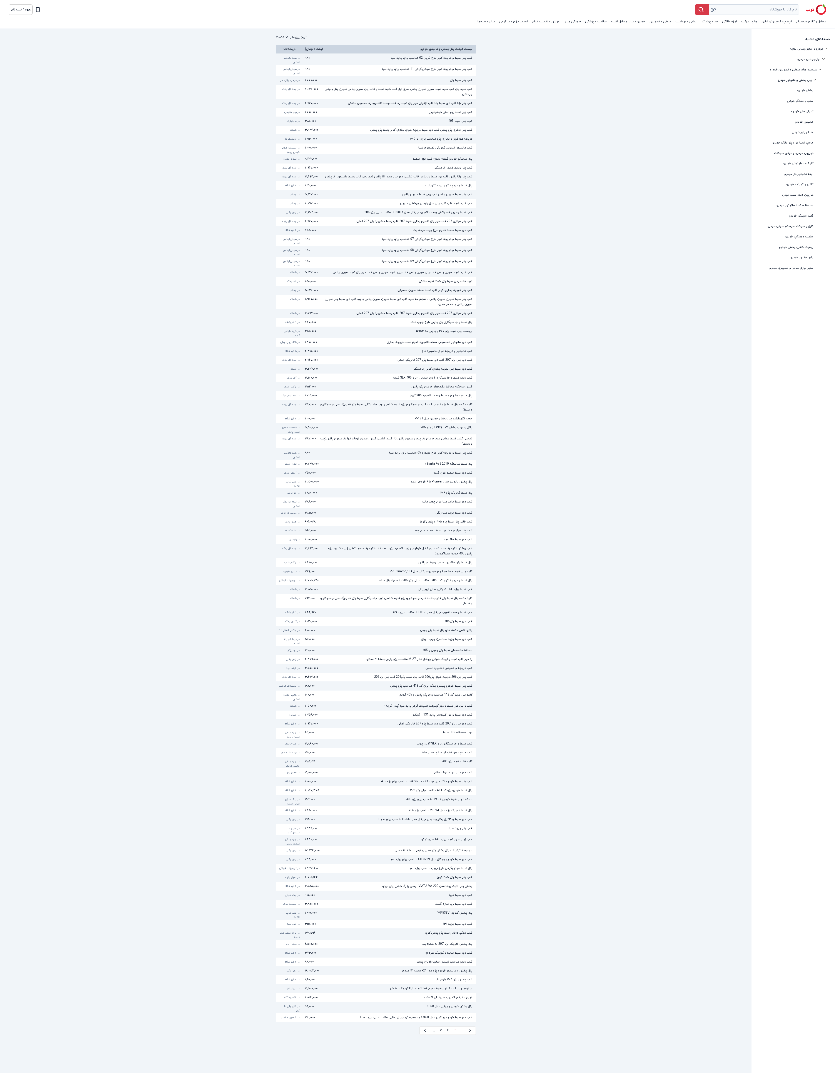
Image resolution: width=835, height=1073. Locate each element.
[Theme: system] (37, 9)
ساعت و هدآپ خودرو (799, 237)
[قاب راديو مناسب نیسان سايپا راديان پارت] (376, 962)
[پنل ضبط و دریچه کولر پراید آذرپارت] (376, 185)
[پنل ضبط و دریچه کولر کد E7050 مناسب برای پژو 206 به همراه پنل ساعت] (376, 580)
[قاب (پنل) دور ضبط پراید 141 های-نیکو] (376, 840)
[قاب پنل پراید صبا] (376, 829)
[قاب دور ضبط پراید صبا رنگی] (376, 513)
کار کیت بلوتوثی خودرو (798, 164)
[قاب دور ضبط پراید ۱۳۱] (376, 924)
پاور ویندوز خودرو (801, 257)
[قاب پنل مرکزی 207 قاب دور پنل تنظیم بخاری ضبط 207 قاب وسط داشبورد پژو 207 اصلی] (376, 221)
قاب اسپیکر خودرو (801, 216)
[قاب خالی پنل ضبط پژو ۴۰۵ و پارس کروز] (376, 521)
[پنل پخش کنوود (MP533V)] (376, 914)
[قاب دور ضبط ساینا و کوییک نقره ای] (376, 953)
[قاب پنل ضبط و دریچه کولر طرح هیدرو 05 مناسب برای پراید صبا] (376, 454)
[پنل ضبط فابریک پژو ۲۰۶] (376, 493)
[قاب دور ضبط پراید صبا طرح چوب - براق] (376, 640)
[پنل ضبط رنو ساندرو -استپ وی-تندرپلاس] (376, 562)
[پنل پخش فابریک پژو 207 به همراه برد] (376, 944)
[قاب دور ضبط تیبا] (376, 895)
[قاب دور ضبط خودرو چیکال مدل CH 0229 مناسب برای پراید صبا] (376, 859)
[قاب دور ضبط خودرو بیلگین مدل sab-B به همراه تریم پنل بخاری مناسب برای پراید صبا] (376, 1017)
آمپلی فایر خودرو (802, 111)
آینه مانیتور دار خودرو (798, 174)
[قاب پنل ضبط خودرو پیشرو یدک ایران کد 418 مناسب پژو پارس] (376, 686)
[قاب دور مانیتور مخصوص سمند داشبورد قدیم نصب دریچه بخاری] (376, 342)
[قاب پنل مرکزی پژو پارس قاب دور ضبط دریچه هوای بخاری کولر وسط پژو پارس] (376, 130)
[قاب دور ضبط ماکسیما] (376, 539)
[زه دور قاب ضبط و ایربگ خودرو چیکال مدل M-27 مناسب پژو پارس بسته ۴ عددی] (376, 659)
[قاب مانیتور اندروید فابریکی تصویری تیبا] (376, 149)
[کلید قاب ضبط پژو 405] (376, 762)
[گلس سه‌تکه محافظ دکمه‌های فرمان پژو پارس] (376, 386)
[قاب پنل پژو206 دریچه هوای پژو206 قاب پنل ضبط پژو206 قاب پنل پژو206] (376, 677)
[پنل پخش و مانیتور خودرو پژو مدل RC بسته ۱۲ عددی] (376, 970)
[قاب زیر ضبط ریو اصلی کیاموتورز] (376, 112)
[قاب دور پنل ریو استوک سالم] (376, 772)
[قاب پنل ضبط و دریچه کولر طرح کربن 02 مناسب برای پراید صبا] (376, 59)
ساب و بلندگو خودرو (800, 101)
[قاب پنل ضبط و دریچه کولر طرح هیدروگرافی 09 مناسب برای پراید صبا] (376, 262)
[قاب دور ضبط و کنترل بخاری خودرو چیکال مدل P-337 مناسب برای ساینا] (376, 819)
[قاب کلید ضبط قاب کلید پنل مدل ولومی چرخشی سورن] (376, 203)
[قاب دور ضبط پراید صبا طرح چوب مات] (376, 502)
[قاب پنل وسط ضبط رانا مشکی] (376, 168)
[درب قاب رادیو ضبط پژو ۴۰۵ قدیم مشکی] (376, 281)
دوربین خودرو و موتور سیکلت (793, 153)
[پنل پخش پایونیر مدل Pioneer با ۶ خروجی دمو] (376, 482)
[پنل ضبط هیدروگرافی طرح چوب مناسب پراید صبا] (376, 868)
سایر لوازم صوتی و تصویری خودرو (791, 268)
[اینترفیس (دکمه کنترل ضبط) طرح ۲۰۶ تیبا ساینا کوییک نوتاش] (376, 988)
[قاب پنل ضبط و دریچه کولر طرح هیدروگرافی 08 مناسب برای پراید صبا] (376, 251)
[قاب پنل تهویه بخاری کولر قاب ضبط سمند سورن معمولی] (376, 290)
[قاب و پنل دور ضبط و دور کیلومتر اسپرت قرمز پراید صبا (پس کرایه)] (376, 706)
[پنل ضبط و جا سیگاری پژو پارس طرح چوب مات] (376, 322)
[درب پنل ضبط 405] (376, 121)
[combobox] (754, 9)
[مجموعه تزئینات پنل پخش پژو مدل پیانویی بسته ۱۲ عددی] (376, 850)
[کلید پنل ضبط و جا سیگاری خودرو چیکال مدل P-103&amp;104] (376, 571)
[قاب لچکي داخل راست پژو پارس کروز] (376, 934)
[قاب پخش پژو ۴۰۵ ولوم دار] (376, 979)
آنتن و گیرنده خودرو (799, 184)
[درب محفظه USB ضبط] (376, 733)
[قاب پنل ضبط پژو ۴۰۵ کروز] (376, 877)
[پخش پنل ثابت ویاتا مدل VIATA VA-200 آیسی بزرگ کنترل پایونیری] (376, 886)
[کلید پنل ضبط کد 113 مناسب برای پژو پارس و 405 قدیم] (376, 696)
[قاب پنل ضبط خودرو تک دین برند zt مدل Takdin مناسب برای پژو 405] (376, 781)
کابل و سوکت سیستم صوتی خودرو (790, 226)
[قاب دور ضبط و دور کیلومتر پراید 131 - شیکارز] (376, 715)
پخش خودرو (805, 90)
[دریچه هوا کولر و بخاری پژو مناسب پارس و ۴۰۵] (376, 139)
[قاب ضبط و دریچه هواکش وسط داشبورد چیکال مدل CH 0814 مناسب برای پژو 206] (376, 212)
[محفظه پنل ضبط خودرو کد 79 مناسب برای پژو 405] (376, 800)
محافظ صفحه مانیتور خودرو (795, 205)
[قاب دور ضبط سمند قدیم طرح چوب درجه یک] (376, 230)
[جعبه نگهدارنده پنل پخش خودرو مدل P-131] (376, 418)
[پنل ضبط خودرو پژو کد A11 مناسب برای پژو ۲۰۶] (376, 790)
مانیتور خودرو (804, 122)
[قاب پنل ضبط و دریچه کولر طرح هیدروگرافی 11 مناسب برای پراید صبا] (376, 70)
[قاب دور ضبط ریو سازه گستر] (376, 904)
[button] (21, 9)
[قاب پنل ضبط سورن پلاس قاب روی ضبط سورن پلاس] (376, 194)
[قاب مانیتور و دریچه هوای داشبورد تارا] (376, 351)
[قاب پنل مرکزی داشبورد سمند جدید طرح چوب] (376, 530)
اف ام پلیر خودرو (802, 132)
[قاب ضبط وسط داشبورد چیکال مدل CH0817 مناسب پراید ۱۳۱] (376, 612)
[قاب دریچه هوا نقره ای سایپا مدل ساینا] (376, 752)
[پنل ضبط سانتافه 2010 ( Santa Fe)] (376, 464)
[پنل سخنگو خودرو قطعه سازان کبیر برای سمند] (376, 159)
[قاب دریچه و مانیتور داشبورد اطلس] (376, 668)
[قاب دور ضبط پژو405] (376, 621)
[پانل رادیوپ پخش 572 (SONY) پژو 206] (376, 428)
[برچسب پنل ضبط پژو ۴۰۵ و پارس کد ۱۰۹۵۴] (376, 332)
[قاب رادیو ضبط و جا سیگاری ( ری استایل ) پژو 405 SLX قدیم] (376, 378)
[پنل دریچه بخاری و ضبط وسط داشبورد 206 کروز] (376, 395)
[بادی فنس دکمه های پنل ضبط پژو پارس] (376, 630)
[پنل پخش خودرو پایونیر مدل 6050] (376, 1007)
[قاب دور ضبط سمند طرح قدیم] (376, 473)
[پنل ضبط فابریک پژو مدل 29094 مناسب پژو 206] (376, 810)
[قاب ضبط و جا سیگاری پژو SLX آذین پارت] (376, 743)
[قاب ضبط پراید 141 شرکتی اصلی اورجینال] (376, 589)
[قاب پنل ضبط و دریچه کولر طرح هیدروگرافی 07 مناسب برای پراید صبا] (376, 240)
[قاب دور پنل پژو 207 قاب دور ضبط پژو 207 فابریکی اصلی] (376, 360)
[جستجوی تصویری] (713, 9)
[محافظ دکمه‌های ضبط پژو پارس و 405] (376, 650)
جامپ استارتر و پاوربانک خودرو (792, 143)
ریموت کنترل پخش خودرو (796, 247)
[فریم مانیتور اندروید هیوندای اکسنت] (376, 997)
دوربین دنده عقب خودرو (797, 195)
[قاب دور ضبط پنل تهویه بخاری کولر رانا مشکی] (376, 369)
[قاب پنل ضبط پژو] (376, 80)
